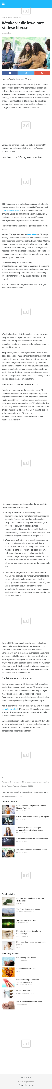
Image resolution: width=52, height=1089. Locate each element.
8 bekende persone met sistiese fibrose (32, 839)
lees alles (31, 234)
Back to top (26, 1077)
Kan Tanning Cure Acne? (26, 958)
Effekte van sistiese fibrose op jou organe (32, 817)
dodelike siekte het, (10, 210)
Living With (17, 17)
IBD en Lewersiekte (24, 990)
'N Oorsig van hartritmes (26, 920)
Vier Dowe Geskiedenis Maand (28, 909)
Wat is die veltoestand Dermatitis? (29, 1001)
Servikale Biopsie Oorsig (25, 969)
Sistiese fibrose (7, 17)
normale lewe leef (10, 709)
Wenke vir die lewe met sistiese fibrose (31, 849)
